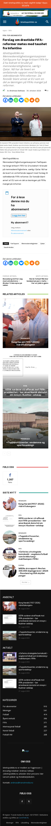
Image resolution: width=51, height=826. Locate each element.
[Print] (32, 100)
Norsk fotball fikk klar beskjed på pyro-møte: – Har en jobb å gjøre (37, 281)
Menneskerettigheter (30, 243)
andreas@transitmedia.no (22, 782)
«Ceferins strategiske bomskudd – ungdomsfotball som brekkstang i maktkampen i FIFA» (33, 555)
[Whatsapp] (16, 100)
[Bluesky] (21, 100)
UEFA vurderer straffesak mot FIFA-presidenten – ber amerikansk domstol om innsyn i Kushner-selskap (25, 392)
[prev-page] (4, 453)
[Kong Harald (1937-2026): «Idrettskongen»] (25, 323)
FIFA (10, 30)
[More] (37, 100)
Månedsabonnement (19, 230)
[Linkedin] (10, 100)
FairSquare (15, 243)
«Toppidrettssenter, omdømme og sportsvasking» (25, 443)
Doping (21, 565)
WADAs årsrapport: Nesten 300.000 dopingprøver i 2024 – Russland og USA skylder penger (33, 572)
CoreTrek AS (23, 818)
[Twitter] (29, 801)
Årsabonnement (17, 233)
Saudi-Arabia (8, 247)
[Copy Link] (26, 100)
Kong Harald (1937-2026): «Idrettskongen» (25, 343)
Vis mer (24, 582)
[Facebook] (5, 100)
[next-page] (8, 453)
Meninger (25, 338)
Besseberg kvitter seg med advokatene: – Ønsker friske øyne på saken (13, 282)
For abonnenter (14, 35)
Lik (10, 474)
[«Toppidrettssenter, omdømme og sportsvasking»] (25, 424)
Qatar (42, 243)
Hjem (5, 30)
